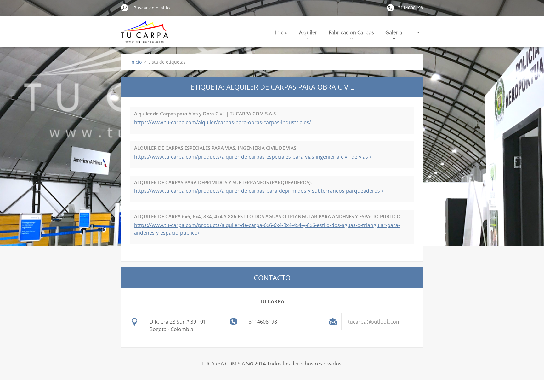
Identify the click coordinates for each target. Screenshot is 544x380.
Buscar (124, 7)
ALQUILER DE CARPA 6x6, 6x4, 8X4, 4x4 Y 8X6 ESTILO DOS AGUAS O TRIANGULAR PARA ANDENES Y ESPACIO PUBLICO (267, 216)
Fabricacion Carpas (351, 32)
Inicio (281, 32)
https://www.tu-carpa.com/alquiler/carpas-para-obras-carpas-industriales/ (222, 122)
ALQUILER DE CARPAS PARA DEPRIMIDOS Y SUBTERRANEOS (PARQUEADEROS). (223, 182)
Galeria (393, 32)
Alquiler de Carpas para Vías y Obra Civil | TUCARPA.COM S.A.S (205, 113)
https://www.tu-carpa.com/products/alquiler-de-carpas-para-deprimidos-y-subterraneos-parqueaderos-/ (258, 190)
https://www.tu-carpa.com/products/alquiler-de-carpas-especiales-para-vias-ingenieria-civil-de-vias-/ (252, 156)
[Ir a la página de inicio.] (144, 36)
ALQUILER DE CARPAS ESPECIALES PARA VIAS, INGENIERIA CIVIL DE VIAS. (216, 148)
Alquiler (308, 32)
